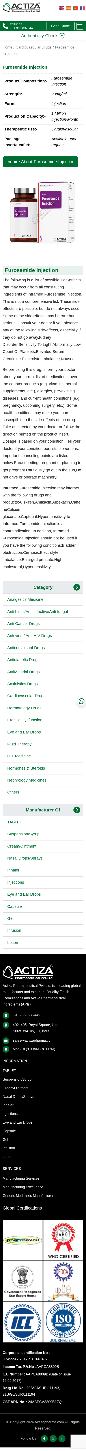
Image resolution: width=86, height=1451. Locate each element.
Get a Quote (60, 26)
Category (43, 587)
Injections (15, 882)
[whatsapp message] (81, 701)
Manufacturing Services (21, 1178)
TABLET (14, 822)
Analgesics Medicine (25, 599)
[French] (82, 8)
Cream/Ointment (21, 846)
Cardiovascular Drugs (34, 47)
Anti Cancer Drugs (23, 623)
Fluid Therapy (19, 744)
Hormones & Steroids (26, 768)
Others (13, 792)
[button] (79, 26)
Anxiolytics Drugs (22, 684)
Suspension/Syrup (23, 834)
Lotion (12, 942)
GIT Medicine (19, 756)
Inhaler (13, 870)
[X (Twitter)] (53, 1438)
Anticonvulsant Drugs (26, 648)
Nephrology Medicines (27, 780)
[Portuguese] (75, 8)
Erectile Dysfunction (24, 720)
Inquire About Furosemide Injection (40, 161)
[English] (61, 8)
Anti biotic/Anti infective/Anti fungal (37, 611)
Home (7, 47)
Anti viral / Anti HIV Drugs (29, 635)
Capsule (14, 906)
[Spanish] (68, 8)
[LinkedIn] (61, 1438)
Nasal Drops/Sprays (25, 858)
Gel (10, 918)
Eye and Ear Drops (24, 732)
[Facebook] (44, 1438)
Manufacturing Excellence (23, 1187)
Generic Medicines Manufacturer (28, 1196)
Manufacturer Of (43, 809)
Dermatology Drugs (24, 708)
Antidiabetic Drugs (23, 659)
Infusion (14, 930)
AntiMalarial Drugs (23, 672)
